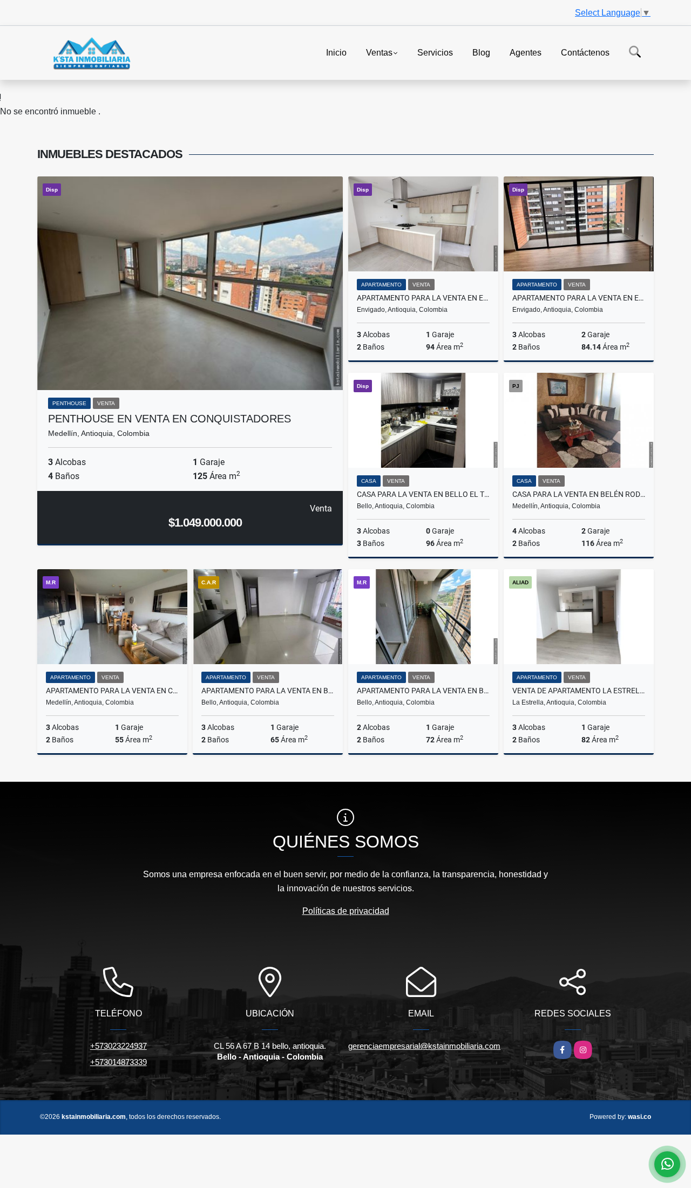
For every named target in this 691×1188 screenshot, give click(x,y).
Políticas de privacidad (345, 911)
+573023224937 (118, 1045)
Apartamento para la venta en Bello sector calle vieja (423, 690)
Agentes (525, 52)
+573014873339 (118, 1062)
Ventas (379, 52)
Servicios (435, 52)
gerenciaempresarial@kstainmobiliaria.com (424, 1045)
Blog (481, 52)
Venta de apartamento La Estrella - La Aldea (578, 690)
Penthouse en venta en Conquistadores (169, 419)
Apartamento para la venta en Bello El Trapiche (267, 690)
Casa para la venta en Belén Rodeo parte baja (578, 494)
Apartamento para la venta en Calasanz (112, 690)
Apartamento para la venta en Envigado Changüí (423, 297)
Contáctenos (585, 52)
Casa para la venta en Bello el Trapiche (423, 494)
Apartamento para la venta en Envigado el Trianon (578, 297)
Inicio (336, 52)
